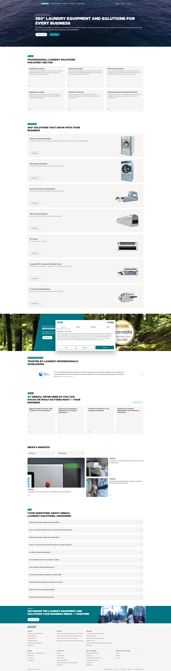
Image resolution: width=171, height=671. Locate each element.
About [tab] (108, 327)
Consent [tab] (63, 327)
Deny (66, 347)
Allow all (105, 347)
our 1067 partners (65, 333)
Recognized (45, 332)
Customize (84, 347)
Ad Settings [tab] (93, 327)
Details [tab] (78, 327)
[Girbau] (45, 4)
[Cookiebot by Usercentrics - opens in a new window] (108, 323)
